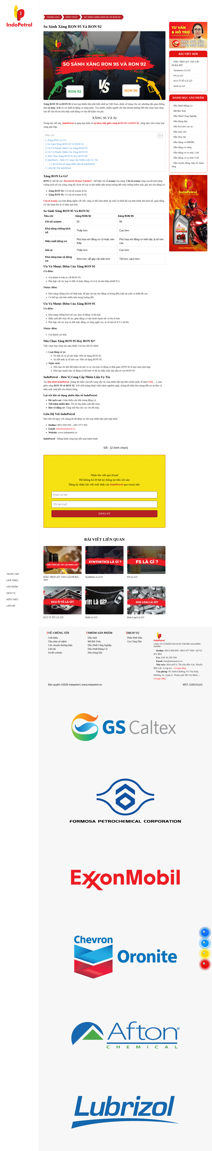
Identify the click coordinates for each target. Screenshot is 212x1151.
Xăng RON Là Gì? (56, 140)
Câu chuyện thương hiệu (60, 645)
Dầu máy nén (180, 132)
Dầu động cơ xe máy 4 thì (186, 157)
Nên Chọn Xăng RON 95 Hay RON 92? (67, 156)
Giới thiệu (53, 637)
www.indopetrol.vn (92, 684)
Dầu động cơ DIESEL (184, 142)
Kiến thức (12, 599)
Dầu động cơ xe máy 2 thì (186, 152)
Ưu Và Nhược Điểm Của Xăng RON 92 (67, 148)
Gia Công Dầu (134, 641)
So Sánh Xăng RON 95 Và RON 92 (65, 144)
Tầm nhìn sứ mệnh (57, 641)
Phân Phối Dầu (134, 637)
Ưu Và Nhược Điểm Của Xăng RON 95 (67, 152)
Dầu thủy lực (180, 137)
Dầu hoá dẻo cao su (183, 126)
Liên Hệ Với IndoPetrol (59, 168)
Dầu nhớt (92, 637)
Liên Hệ (11, 606)
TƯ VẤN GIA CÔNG (153, 5)
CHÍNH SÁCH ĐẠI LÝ (184, 5)
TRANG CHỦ (13, 574)
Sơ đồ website (55, 652)
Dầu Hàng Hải (180, 121)
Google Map (180, 668)
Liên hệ (52, 649)
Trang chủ (53, 17)
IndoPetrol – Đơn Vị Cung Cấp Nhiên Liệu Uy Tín (72, 160)
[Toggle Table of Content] (158, 135)
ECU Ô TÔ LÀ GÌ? (183, 81)
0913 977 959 (187, 650)
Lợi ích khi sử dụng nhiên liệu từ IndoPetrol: (73, 164)
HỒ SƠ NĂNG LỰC (123, 5)
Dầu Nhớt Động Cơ (183, 105)
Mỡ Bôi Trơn (180, 111)
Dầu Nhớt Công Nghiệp (185, 116)
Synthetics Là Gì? (182, 70)
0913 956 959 (171, 650)
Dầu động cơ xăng (183, 147)
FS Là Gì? (178, 75)
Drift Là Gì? (179, 86)
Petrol (70, 123)
